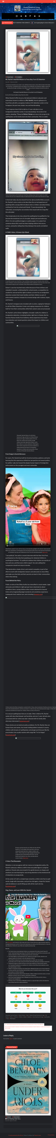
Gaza (27, 1015)
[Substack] (34, 16)
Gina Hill (7, 82)
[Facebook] (25, 16)
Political (16, 1017)
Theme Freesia (37, 1135)
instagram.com (24, 721)
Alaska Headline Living (31, 7)
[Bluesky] (21, 16)
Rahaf (25, 1017)
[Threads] (39, 16)
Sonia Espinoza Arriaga (38, 1017)
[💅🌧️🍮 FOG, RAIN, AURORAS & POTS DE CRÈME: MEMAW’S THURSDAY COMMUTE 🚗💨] (47, 22)
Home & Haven (10, 77)
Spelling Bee (47, 1017)
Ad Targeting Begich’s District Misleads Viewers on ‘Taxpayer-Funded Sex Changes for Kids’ (23, 23)
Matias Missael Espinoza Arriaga (37, 1015)
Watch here (44, 552)
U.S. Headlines (19, 77)
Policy (11, 1017)
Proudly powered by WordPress (15, 1135)
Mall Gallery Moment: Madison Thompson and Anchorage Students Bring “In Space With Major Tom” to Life (27, 1027)
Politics (20, 1017)
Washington (12, 1018)
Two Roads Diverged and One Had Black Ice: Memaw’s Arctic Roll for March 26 (24, 1024)
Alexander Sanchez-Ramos (12, 1015)
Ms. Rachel (10, 942)
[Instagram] (16, 16)
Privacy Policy (51, 1135)
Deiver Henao (22, 1015)
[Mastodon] (30, 16)
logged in (11, 1038)
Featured (9, 1106)
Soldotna (29, 1017)
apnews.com (38, 594)
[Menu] (3, 1)
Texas (7, 1018)
